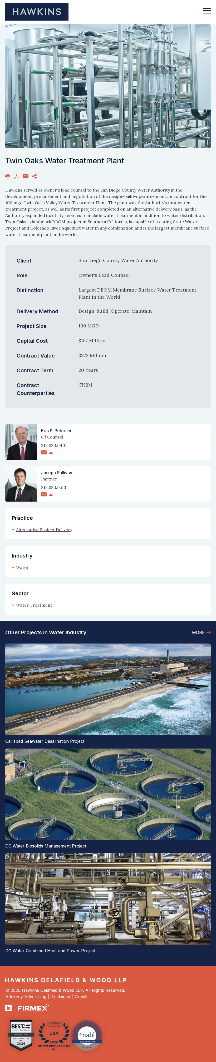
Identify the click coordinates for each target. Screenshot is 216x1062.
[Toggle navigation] (207, 13)
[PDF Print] (16, 176)
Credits (82, 996)
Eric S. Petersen (56, 430)
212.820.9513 (53, 487)
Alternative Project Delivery (44, 529)
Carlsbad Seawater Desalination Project (44, 741)
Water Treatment (34, 605)
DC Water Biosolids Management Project (45, 846)
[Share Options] (34, 176)
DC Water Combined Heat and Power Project (50, 950)
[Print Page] (8, 176)
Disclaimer (60, 996)
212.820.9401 (54, 445)
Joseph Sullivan (56, 472)
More (198, 632)
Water (22, 567)
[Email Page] (25, 176)
